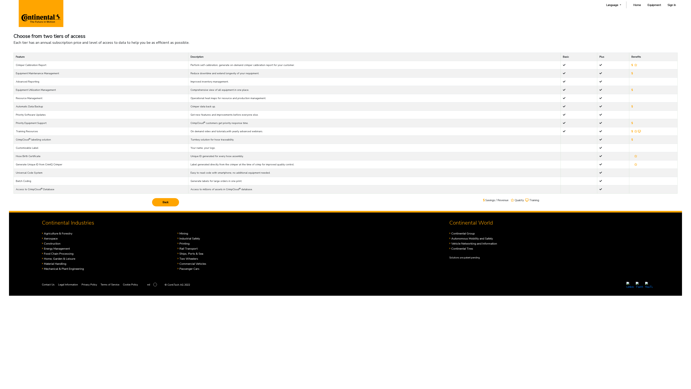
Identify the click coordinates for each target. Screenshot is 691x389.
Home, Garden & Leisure (59, 259)
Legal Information (68, 284)
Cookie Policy (130, 284)
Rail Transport (188, 249)
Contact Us (48, 284)
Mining (183, 233)
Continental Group (463, 233)
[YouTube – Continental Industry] (649, 286)
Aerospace (51, 238)
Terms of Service (110, 284)
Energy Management (57, 249)
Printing (184, 243)
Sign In (672, 5)
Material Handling (55, 264)
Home (637, 5)
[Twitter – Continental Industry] (639, 286)
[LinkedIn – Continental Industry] (630, 286)
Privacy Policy (89, 284)
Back (165, 202)
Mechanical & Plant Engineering (64, 269)
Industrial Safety (189, 238)
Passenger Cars (189, 269)
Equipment (654, 5)
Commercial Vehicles (192, 264)
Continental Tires (462, 249)
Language (612, 5)
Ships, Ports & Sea (191, 254)
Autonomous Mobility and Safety (472, 238)
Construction (52, 243)
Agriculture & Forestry (58, 233)
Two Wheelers (188, 259)
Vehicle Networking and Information (474, 243)
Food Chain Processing (58, 254)
